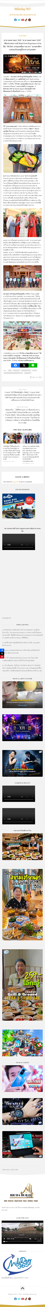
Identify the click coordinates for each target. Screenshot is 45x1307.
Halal (10, 370)
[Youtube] (22, 20)
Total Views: (6, 1170)
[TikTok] (26, 20)
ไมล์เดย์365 (27, 373)
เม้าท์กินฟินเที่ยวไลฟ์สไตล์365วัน (13, 373)
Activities (22, 36)
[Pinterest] (2, 656)
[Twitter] (19, 20)
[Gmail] (29, 20)
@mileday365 (6, 618)
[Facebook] (15, 20)
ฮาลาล (34, 370)
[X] (2, 653)
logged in (15, 481)
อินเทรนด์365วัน (26, 370)
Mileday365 (22, 8)
